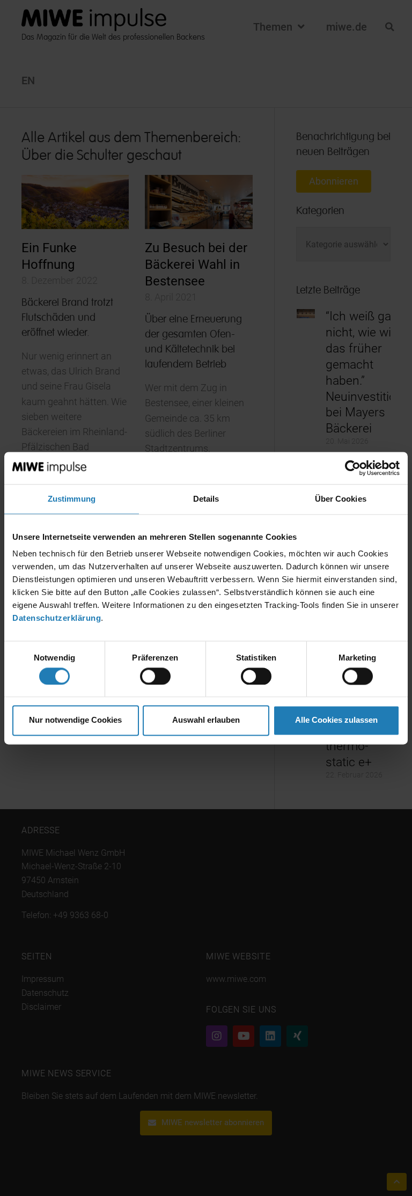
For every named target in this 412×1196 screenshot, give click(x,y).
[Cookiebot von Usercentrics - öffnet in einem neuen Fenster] (353, 468)
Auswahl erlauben (206, 720)
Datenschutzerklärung (56, 617)
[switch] (155, 676)
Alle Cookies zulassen (336, 720)
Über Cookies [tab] (340, 498)
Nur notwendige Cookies (75, 720)
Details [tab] (206, 498)
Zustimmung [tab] (71, 498)
